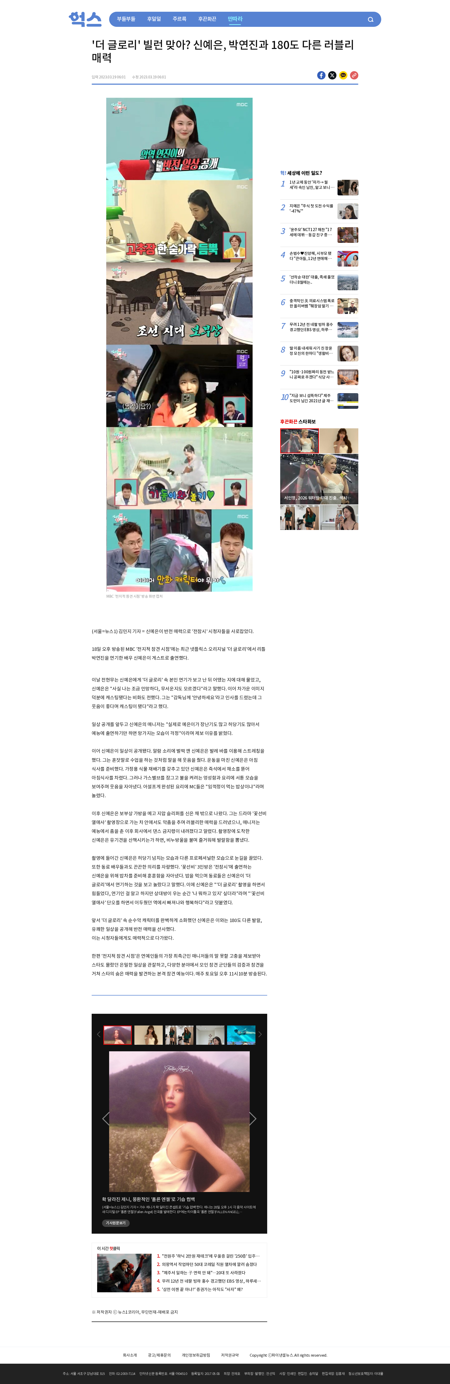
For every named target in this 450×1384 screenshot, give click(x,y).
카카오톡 (343, 75)
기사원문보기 (116, 1223)
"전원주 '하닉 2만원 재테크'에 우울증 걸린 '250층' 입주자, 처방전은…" (220, 1256)
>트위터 (332, 75)
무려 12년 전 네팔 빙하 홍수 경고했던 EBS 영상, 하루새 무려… (213, 1281)
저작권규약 (230, 1355)
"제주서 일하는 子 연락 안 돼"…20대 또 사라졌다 (201, 1272)
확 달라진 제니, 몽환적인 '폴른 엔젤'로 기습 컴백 (148, 1199)
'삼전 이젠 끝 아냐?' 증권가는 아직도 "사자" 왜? (200, 1289)
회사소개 (130, 1355)
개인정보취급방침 (196, 1355)
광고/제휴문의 (159, 1355)
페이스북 (321, 75)
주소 (354, 75)
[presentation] (99, 1035)
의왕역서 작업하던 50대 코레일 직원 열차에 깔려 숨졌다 (207, 1264)
